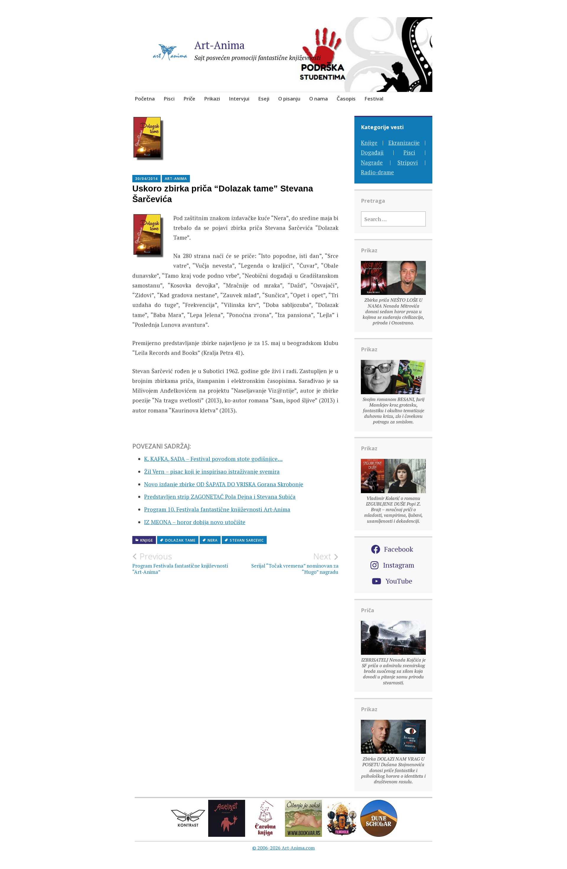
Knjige (146, 540)
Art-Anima (219, 45)
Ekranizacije (404, 142)
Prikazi (212, 98)
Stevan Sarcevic (247, 540)
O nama (318, 98)
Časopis (346, 98)
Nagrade (372, 162)
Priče (189, 98)
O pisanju (289, 98)
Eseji (263, 98)
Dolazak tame (180, 540)
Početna (145, 98)
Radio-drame (377, 172)
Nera (213, 540)
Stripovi (407, 162)
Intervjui (239, 98)
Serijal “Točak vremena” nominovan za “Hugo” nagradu (294, 563)
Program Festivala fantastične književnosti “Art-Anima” (180, 563)
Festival (373, 98)
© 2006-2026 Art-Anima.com (283, 847)
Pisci (169, 98)
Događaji (372, 152)
